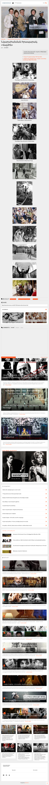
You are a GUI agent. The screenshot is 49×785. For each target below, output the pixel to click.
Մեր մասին (35, 770)
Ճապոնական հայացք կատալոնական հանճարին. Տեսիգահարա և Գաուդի (29, 545)
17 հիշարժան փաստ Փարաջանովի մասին (17, 586)
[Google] (9, 775)
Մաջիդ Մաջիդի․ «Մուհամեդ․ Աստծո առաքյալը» (18, 684)
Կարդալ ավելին (22, 414)
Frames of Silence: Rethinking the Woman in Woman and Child (24, 731)
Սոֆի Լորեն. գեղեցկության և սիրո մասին (17, 569)
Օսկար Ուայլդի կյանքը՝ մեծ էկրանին (32, 56)
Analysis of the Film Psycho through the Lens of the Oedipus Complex (22, 602)
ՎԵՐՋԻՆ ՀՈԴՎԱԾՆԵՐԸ (8, 530)
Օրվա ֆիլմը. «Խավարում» (9, 450)
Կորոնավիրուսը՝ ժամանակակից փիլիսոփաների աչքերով (40, 749)
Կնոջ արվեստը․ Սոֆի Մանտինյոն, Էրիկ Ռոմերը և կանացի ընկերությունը (29, 540)
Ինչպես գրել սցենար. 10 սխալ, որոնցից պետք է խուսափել (22, 700)
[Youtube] (6, 775)
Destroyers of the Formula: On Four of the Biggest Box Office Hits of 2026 (26, 534)
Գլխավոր (3, 39)
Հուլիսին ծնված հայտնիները (13, 635)
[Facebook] (3, 775)
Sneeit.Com (27, 782)
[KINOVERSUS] (12, 3)
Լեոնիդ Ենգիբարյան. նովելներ (13, 668)
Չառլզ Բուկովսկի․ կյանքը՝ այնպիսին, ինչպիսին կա (23, 749)
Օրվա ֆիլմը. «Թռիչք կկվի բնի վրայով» (35, 320)
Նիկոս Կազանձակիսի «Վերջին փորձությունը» (18, 651)
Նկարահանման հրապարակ (13, 39)
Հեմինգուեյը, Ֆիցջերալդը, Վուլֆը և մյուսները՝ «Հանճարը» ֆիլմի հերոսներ (34, 59)
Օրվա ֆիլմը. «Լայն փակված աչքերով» (15, 618)
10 (4, 713)
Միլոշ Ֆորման (25, 39)
